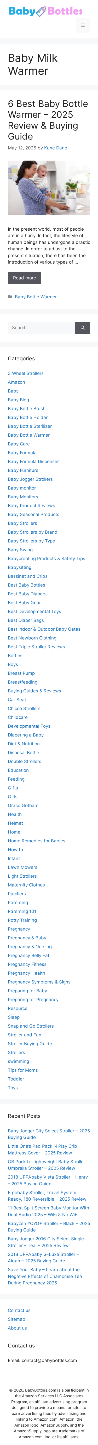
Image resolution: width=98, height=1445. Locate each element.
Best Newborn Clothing (32, 638)
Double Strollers (24, 761)
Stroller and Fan (24, 1034)
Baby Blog (18, 399)
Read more (24, 277)
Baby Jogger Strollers (30, 479)
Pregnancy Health (26, 973)
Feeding (16, 779)
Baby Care (19, 443)
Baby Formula (22, 452)
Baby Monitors (23, 496)
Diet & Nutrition (24, 743)
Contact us (19, 1310)
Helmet (15, 823)
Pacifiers (17, 893)
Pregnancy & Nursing (30, 946)
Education (18, 770)
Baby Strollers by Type (31, 540)
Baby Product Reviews (31, 505)
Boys (13, 664)
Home (14, 832)
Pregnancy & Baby (27, 937)
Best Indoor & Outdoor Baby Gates (44, 629)
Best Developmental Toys (34, 611)
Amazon (16, 382)
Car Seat (17, 699)
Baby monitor (22, 488)
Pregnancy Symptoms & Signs (39, 982)
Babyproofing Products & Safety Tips (46, 558)
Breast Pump (21, 673)
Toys (13, 1087)
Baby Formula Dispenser (33, 461)
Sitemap (16, 1319)
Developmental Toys (29, 726)
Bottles (15, 655)
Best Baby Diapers (27, 593)
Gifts (13, 787)
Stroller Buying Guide (30, 1043)
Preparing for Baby (27, 990)
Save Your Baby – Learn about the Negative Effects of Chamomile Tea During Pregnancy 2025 (45, 1276)
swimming (18, 1061)
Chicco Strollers (24, 708)
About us (17, 1328)
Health (15, 814)
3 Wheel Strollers (26, 373)
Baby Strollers (22, 523)
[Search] (82, 328)
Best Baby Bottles (26, 585)
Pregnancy (19, 929)
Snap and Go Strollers (31, 1026)
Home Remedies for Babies (36, 840)
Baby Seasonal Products (33, 514)
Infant (14, 858)
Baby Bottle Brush (26, 408)
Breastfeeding (22, 682)
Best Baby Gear (24, 602)
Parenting (18, 902)
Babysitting (19, 567)
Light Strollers (22, 876)
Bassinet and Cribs (28, 576)
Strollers (16, 1052)
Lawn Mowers (22, 867)
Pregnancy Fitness (27, 964)
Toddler (16, 1079)
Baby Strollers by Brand (32, 532)
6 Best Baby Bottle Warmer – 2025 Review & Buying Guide (48, 120)
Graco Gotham (23, 805)
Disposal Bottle (23, 752)
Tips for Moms (23, 1070)
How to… (17, 849)
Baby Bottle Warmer (36, 296)
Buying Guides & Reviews (34, 690)
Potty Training (22, 920)
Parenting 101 (22, 911)
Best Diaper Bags (26, 620)
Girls (13, 796)
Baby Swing (20, 549)
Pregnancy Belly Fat (28, 955)
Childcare (18, 717)
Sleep (14, 1017)
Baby (13, 391)
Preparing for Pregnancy (33, 999)
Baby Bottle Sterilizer (30, 426)
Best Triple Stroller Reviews (36, 646)
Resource (17, 1008)
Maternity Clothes (26, 884)
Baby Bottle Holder (28, 417)
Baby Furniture (23, 470)
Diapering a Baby (26, 735)
